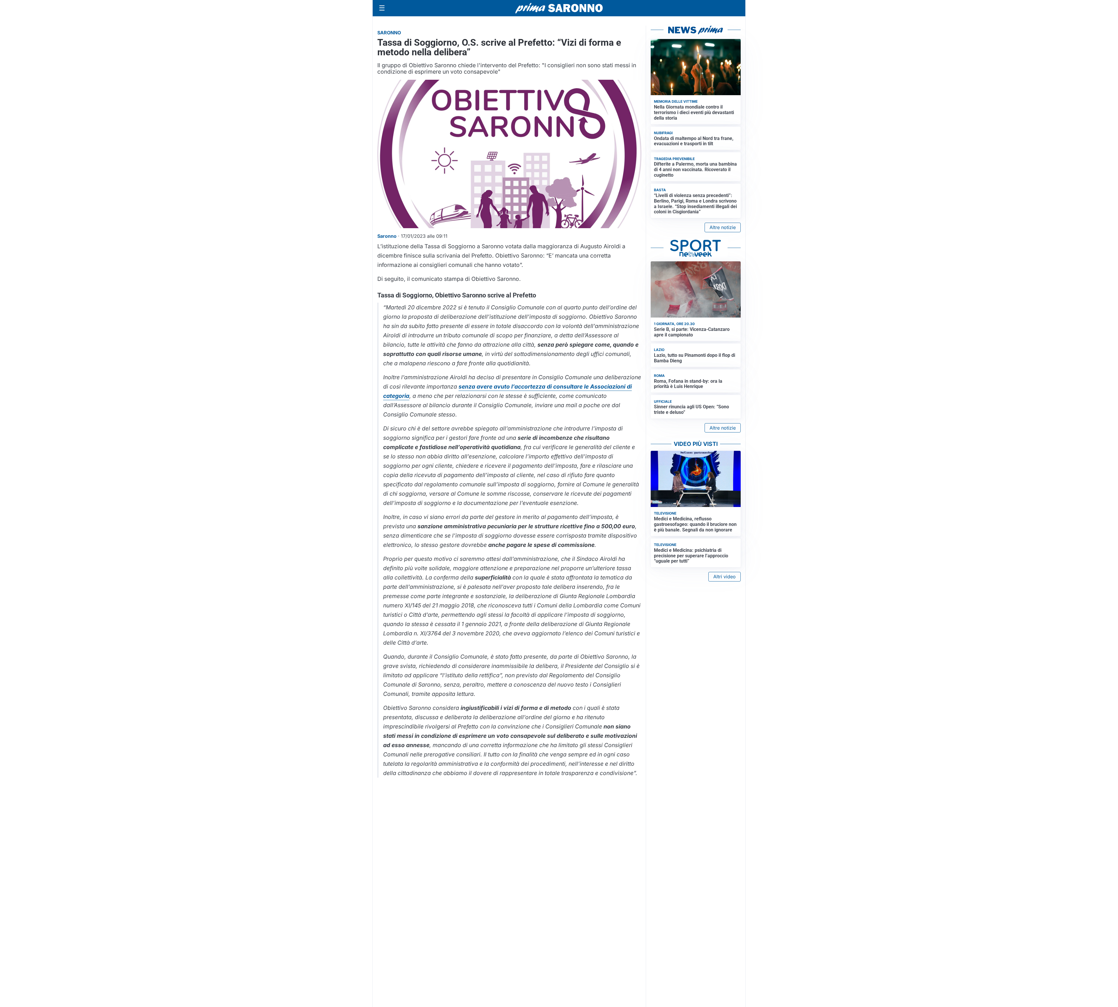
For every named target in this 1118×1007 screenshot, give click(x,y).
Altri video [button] (724, 576)
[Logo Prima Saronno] (559, 8)
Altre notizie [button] (723, 227)
